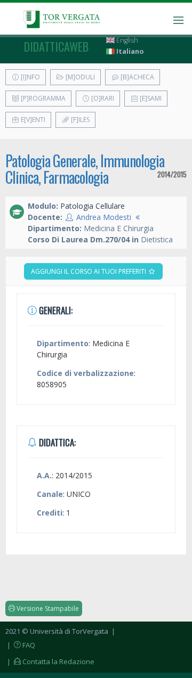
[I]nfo (29, 76)
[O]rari (102, 98)
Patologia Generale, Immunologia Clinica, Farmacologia (84, 169)
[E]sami (150, 98)
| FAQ (20, 645)
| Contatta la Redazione (49, 661)
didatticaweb (56, 46)
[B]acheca (136, 76)
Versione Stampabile (47, 608)
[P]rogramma (42, 98)
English (126, 40)
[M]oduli (79, 76)
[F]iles (79, 119)
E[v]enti (32, 119)
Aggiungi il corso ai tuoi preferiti (89, 271)
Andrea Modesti (103, 217)
